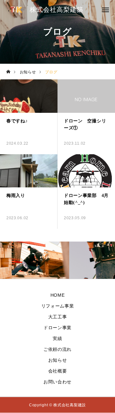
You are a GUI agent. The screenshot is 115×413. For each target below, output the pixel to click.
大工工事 (57, 316)
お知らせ (57, 360)
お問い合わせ (57, 381)
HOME (57, 295)
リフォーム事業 (57, 305)
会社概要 (57, 370)
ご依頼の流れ (57, 349)
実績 (57, 338)
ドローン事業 (57, 327)
